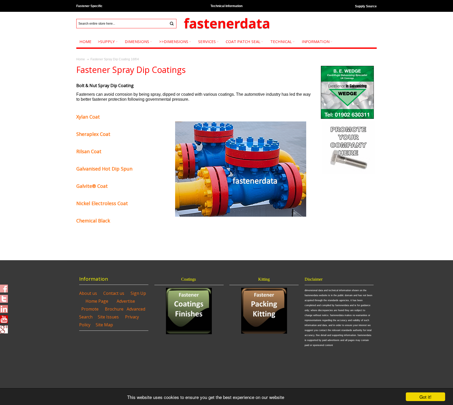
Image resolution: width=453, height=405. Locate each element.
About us (88, 293)
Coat (92, 186)
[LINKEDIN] (4, 307)
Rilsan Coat (88, 151)
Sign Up (138, 293)
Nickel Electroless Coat (102, 203)
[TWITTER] (4, 297)
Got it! (425, 396)
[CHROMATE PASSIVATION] (77, 238)
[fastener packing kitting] (264, 311)
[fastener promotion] (348, 122)
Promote (90, 309)
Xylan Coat (88, 117)
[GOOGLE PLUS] (4, 328)
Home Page (96, 301)
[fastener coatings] (189, 311)
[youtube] (4, 317)
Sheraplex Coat (93, 134)
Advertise (126, 301)
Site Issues (108, 317)
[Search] (171, 23)
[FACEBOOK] (4, 287)
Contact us (113, 293)
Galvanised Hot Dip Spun (104, 169)
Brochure (114, 309)
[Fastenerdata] (226, 23)
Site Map (104, 325)
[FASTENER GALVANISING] (347, 67)
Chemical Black (93, 220)
